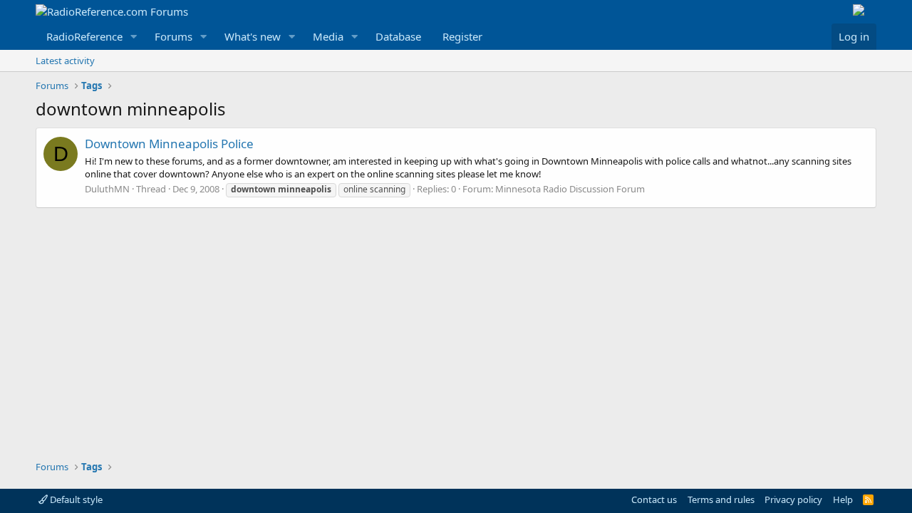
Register (462, 36)
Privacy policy (793, 499)
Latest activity (65, 60)
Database (398, 36)
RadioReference (84, 36)
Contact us (654, 499)
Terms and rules (721, 499)
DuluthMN (107, 188)
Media (328, 36)
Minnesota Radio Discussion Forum (570, 188)
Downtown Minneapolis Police (169, 143)
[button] (134, 37)
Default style (75, 499)
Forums (173, 36)
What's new (252, 36)
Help (843, 499)
